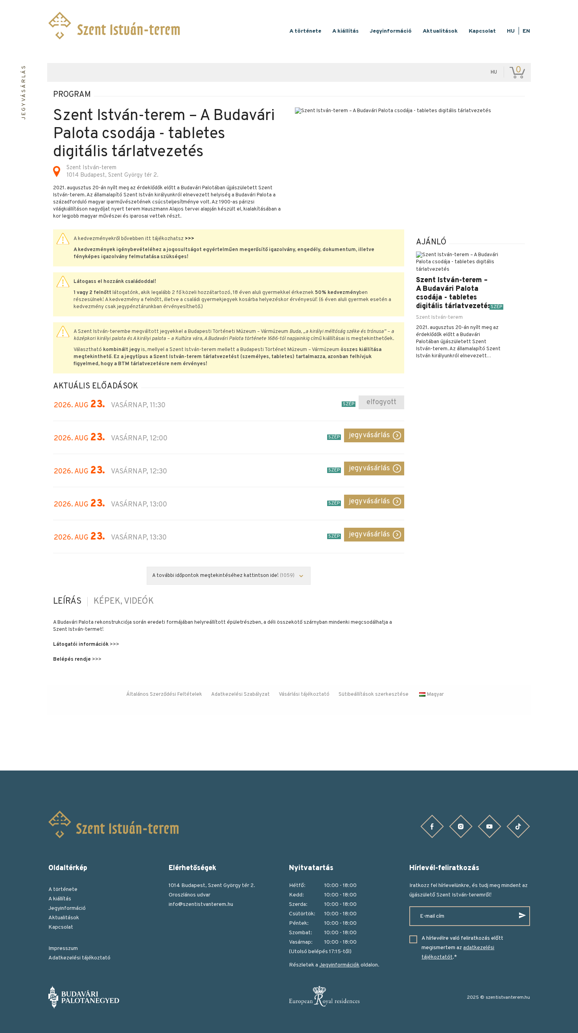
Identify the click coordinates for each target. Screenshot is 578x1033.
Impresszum (63, 948)
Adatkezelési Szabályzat (240, 694)
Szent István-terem (439, 317)
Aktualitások (440, 31)
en (526, 31)
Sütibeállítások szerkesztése (374, 694)
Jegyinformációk (339, 965)
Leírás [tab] (67, 601)
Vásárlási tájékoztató (304, 694)
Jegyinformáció (391, 31)
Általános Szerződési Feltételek (164, 694)
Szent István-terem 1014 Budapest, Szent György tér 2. (112, 171)
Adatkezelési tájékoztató (79, 958)
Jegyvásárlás (369, 435)
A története (305, 31)
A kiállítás (345, 31)
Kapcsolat (482, 31)
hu (511, 31)
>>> (189, 239)
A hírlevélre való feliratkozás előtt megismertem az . (462, 948)
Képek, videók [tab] (124, 601)
